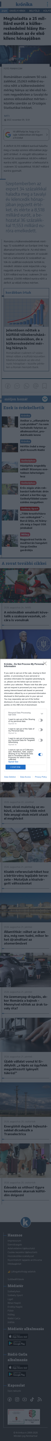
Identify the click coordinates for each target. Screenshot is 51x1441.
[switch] (40, 720)
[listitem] (25, 714)
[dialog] (25, 720)
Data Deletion (10, 777)
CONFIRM (15, 767)
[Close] (45, 664)
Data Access (25, 777)
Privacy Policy (41, 777)
